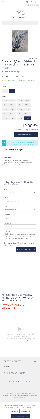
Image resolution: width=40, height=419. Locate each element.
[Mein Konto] (35, 2)
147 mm (20, 105)
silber (12, 91)
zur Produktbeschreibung (11, 72)
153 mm (5, 114)
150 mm (12, 109)
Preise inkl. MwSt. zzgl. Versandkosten (26, 130)
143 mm (20, 100)
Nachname (7, 223)
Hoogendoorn (33, 58)
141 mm (5, 100)
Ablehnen (14, 411)
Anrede (6, 206)
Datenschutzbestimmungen (24, 234)
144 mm (27, 100)
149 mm (5, 109)
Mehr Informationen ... (28, 407)
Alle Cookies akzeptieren (21, 416)
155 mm (20, 114)
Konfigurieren (25, 411)
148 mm (27, 105)
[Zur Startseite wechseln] (20, 14)
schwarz (5, 91)
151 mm (20, 109)
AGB (27, 236)
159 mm (20, 118)
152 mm (27, 109)
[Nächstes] (36, 43)
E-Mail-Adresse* (9, 198)
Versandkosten (7, 395)
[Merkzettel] (27, 2)
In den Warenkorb (25, 135)
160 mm (27, 118)
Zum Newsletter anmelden (26, 249)
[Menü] (3, 2)
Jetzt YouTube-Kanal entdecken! (13, 306)
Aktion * (6, 189)
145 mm (5, 105)
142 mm (12, 100)
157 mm (5, 118)
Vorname (7, 215)
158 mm (12, 118)
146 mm (12, 105)
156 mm (27, 114)
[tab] (17, 160)
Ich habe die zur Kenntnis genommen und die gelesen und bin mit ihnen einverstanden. (20, 236)
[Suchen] (31, 2)
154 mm (12, 114)
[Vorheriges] (3, 43)
